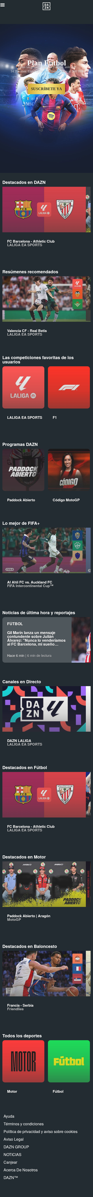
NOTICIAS (12, 1154)
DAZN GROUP (16, 1147)
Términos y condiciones (24, 1124)
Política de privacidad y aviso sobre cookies (41, 1131)
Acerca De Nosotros (21, 1170)
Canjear (10, 1162)
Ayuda (9, 1116)
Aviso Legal (14, 1139)
